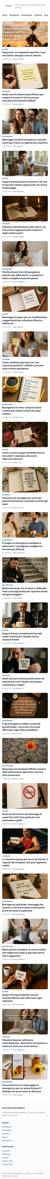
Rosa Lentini (17, 462)
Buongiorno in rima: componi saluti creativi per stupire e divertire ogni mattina (21, 410)
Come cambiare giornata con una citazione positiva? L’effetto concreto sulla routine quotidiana (23, 365)
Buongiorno (14, 15)
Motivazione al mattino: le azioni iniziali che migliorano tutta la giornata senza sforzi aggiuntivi (24, 952)
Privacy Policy (7, 1161)
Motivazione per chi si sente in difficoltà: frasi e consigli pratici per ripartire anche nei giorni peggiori (24, 591)
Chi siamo (6, 1151)
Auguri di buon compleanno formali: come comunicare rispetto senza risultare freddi (22, 636)
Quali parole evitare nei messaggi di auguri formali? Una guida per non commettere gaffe (22, 817)
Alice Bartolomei (18, 869)
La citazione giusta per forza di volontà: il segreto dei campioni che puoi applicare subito (25, 862)
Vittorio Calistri (18, 59)
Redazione (6, 1154)
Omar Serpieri (18, 146)
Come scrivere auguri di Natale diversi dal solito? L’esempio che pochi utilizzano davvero (23, 455)
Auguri (47, 15)
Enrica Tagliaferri (19, 282)
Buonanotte (27, 15)
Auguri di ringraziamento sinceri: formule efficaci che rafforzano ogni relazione (22, 997)
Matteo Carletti (18, 508)
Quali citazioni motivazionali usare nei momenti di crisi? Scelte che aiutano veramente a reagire (23, 681)
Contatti (5, 1158)
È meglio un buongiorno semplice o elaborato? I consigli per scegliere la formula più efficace (22, 546)
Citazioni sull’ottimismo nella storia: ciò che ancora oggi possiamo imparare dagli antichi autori (24, 230)
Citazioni (38, 15)
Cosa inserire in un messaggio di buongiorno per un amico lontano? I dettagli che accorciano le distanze (22, 1088)
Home (4, 15)
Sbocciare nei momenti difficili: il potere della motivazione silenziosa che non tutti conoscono (24, 772)
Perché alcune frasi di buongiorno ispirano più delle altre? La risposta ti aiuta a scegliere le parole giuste (22, 275)
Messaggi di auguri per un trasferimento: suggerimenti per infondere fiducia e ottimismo (25, 320)
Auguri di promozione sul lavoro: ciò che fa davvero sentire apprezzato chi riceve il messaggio (24, 184)
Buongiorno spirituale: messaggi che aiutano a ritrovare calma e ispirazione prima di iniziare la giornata (23, 907)
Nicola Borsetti (18, 104)
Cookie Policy (7, 1164)
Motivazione (7, 585)
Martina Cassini (18, 237)
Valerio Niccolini (19, 553)
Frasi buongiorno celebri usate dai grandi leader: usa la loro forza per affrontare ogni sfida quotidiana (21, 726)
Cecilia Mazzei (18, 688)
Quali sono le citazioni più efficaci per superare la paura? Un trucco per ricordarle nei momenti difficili (23, 97)
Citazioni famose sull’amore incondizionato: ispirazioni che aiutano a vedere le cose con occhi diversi (24, 1043)
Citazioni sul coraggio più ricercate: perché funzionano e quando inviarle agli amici (25, 501)
